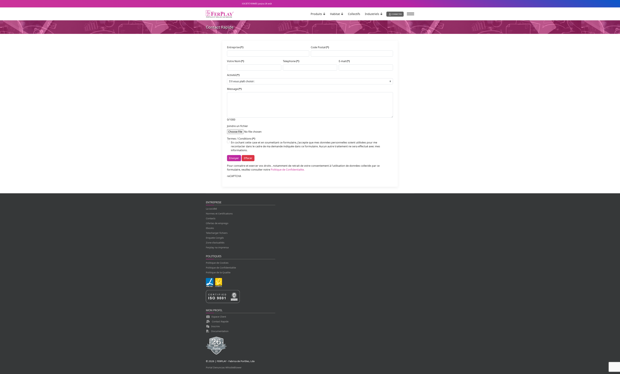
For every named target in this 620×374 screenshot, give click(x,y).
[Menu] (410, 13)
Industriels (372, 14)
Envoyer (234, 158)
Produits (316, 14)
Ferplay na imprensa (217, 247)
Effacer (248, 158)
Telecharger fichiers (216, 232)
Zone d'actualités (215, 242)
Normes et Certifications (219, 213)
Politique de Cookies (217, 262)
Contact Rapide (220, 321)
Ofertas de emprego (217, 223)
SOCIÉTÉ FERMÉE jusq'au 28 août (257, 3)
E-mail (344, 61)
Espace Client (219, 316)
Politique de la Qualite (218, 272)
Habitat (335, 14)
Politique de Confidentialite (221, 267)
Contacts (210, 218)
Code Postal (320, 47)
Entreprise (235, 47)
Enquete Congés (215, 237)
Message (234, 89)
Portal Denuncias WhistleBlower (224, 367)
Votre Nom (235, 61)
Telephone (291, 61)
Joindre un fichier (237, 126)
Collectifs (354, 14)
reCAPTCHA (234, 176)
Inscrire (215, 326)
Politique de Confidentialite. (288, 169)
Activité (233, 75)
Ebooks (210, 228)
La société (211, 208)
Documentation (219, 331)
